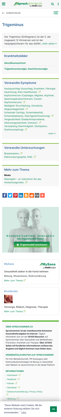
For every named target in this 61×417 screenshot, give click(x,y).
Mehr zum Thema (13, 280)
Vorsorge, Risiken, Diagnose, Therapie (26, 307)
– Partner (10, 383)
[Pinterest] (15, 195)
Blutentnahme (12, 153)
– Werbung (11, 398)
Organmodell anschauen (33, 244)
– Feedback (11, 379)
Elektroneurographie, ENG (18, 156)
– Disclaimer (11, 387)
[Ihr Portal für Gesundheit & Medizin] (30, 4)
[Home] (3, 13)
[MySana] (47, 265)
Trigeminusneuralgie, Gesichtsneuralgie (26, 68)
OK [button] (53, 409)
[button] (58, 4)
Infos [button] (23, 412)
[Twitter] (10, 195)
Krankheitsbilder (13, 13)
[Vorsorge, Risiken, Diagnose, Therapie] (8, 298)
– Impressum (12, 375)
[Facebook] (4, 195)
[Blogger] (26, 195)
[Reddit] (31, 195)
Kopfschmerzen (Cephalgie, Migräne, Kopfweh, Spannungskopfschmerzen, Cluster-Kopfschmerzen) (29, 99)
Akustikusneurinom (15, 63)
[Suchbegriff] (52, 4)
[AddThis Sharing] (42, 195)
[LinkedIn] (20, 195)
